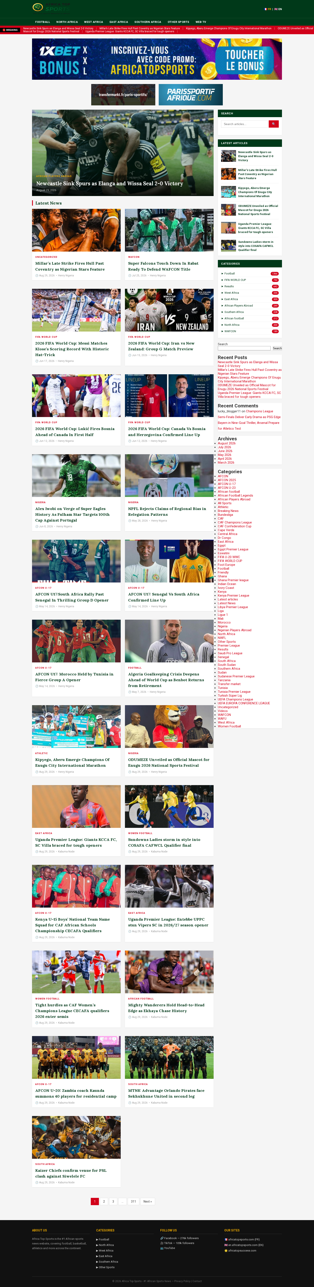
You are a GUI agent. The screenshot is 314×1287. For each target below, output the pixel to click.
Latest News (227, 603)
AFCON (223, 476)
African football (141, 998)
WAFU (222, 719)
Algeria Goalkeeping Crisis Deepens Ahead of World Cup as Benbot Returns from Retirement (166, 680)
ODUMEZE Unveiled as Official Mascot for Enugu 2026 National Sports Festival (258, 210)
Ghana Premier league (233, 580)
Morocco (224, 622)
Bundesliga (225, 515)
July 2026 (224, 447)
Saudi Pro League (230, 653)
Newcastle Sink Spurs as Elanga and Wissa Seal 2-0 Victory (58, 28)
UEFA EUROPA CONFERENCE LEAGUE (244, 703)
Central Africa (227, 534)
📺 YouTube (167, 1248)
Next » (148, 1201)
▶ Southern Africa (107, 1261)
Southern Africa (147, 22)
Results (223, 649)
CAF (221, 518)
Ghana (222, 576)
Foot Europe (226, 565)
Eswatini (223, 553)
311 (133, 1201)
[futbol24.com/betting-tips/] (191, 94)
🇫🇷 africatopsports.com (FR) (242, 1239)
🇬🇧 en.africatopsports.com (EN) (244, 1245)
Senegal (223, 657)
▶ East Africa (104, 1256)
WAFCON (133, 257)
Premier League (229, 645)
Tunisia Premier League (234, 692)
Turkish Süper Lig (230, 695)
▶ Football (102, 1239)
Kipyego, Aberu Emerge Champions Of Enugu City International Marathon (228, 28)
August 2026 (227, 443)
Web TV (201, 22)
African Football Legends (235, 495)
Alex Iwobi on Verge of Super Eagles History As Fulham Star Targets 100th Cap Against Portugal (72, 514)
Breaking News (228, 511)
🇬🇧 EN (278, 9)
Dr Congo (224, 538)
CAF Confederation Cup (234, 526)
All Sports (225, 503)
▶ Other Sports (105, 1267)
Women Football (140, 833)
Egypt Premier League (233, 549)
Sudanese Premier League (236, 676)
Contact (197, 1281)
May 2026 (224, 455)
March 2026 (226, 462)
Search (223, 344)
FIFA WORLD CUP (46, 337)
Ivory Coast (226, 588)
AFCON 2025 (227, 480)
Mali (220, 619)
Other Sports (178, 22)
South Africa (138, 1084)
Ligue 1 (223, 615)
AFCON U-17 (43, 588)
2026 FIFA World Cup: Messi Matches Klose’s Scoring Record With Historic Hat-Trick (72, 349)
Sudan (222, 672)
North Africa (67, 22)
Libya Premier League (233, 607)
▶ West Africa (104, 1250)
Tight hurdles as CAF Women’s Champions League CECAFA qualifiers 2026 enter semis (72, 1010)
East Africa (119, 22)
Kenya (222, 592)
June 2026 (225, 451)
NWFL (222, 638)
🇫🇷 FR (267, 9)
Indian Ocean (227, 584)
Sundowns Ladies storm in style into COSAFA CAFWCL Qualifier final (255, 246)
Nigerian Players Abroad (234, 630)
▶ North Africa (105, 1245)
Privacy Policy (182, 1281)
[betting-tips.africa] (123, 94)
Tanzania (224, 680)
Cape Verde (226, 530)
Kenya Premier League (233, 595)
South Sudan (227, 665)
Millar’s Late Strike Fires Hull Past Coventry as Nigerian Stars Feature (140, 28)
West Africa (93, 22)
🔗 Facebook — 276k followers (179, 1238)
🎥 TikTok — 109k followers (177, 1243)
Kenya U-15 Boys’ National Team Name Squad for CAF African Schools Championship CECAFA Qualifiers (72, 925)
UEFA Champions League (235, 699)
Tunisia (223, 688)
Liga (221, 611)
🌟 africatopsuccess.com (240, 1250)
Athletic (41, 753)
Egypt (222, 545)
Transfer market (229, 684)
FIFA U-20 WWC (229, 557)
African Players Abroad (54, 176)
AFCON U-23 (227, 488)
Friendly (223, 572)
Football (42, 22)
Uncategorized (46, 257)
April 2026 (225, 459)
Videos (223, 711)
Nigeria (40, 502)
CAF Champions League (235, 522)
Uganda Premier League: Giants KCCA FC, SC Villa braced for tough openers (129, 31)
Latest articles (228, 599)
